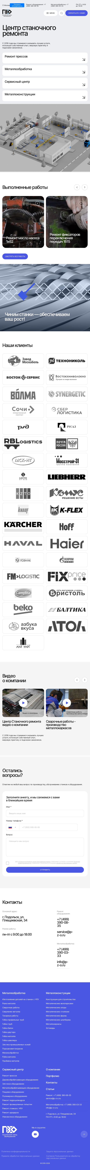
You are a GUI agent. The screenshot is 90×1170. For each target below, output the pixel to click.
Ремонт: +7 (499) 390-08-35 (58, 1095)
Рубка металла (9, 1057)
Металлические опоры (56, 1007)
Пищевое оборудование (13, 1092)
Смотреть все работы (15, 256)
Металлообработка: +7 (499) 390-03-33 (59, 5)
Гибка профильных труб (13, 1020)
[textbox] (9, 827)
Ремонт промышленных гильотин (17, 1104)
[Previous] (77, 187)
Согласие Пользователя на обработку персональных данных (63, 1157)
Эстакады (50, 1028)
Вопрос (9, 835)
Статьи (50, 1089)
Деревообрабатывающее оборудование (20, 1080)
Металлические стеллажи (57, 1011)
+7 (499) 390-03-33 (63, 952)
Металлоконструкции (20, 94)
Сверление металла (11, 1011)
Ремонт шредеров (10, 1112)
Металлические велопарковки (59, 1003)
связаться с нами (76, 13)
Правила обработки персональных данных (20, 1156)
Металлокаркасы (53, 1024)
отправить (45, 870)
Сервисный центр (17, 81)
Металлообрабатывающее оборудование (20, 1088)
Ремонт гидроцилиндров (13, 1100)
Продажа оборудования (17, 5)
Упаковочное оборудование (14, 1117)
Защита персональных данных (59, 1151)
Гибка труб (7, 1024)
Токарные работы (10, 1016)
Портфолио (52, 1075)
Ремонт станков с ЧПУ (12, 1108)
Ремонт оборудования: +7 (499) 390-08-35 (36, 5)
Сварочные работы (11, 1007)
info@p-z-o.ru (62, 963)
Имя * (8, 807)
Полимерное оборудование (14, 1096)
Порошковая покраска (12, 1048)
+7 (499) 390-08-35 (63, 922)
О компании (53, 1069)
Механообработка (10, 1053)
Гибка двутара (8, 1032)
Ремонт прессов (16, 56)
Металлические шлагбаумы (58, 1020)
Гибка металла (8, 1036)
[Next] (85, 187)
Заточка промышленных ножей (16, 1044)
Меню (52, 13)
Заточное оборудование (13, 1084)
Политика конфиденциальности (15, 1151)
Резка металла (8, 1003)
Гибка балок (7, 1028)
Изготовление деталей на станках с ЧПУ (20, 999)
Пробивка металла (10, 1061)
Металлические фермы (56, 1016)
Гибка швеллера (9, 1040)
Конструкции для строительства (60, 999)
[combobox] (12, 827)
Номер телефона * (14, 821)
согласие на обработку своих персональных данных (34, 861)
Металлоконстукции (58, 993)
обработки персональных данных (66, 863)
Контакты (51, 1082)
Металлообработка (18, 69)
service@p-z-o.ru (65, 933)
